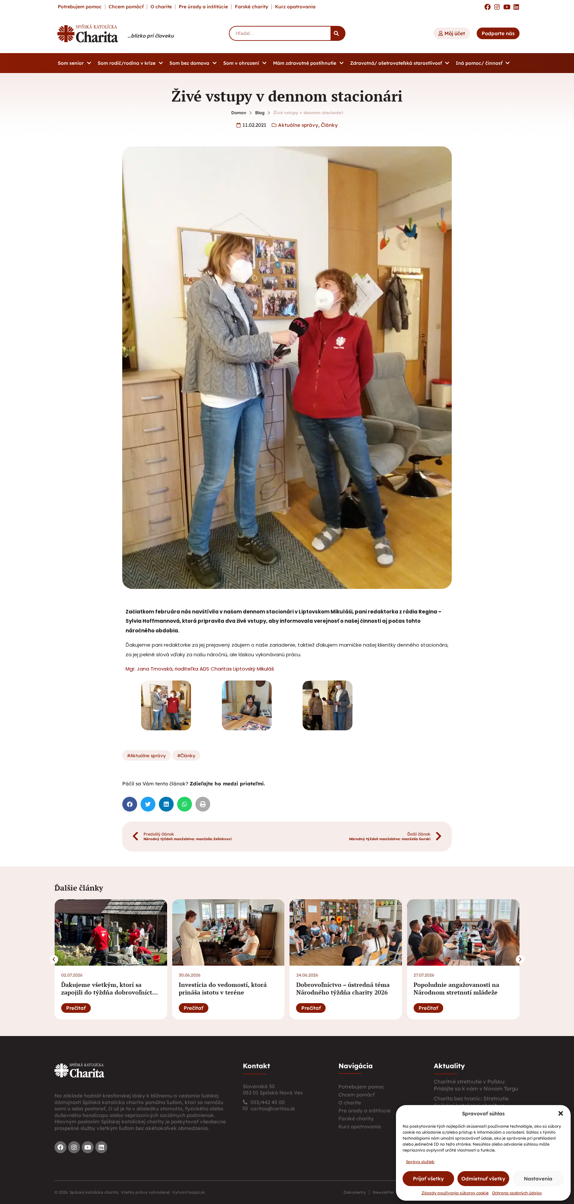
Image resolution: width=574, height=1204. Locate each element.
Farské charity (251, 7)
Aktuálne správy (298, 125)
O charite (161, 7)
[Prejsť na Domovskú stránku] (87, 33)
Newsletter (383, 1192)
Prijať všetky (428, 1178)
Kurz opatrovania (295, 7)
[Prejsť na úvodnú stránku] (79, 1070)
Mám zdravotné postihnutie (304, 63)
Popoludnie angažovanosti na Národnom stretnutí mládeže (456, 988)
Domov (238, 112)
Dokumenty (354, 1192)
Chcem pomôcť (126, 7)
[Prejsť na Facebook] (487, 7)
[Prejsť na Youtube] (507, 7)
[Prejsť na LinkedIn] (516, 7)
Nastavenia (538, 1178)
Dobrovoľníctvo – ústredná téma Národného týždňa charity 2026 (343, 988)
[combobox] (280, 33)
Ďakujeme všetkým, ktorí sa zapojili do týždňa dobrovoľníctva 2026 (110, 992)
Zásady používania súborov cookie (455, 1192)
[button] (560, 1113)
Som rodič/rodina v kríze (126, 63)
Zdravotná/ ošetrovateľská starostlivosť (396, 63)
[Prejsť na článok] (110, 932)
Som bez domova (189, 63)
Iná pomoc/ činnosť (479, 63)
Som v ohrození (241, 63)
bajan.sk (196, 1192)
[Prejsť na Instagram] (497, 7)
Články (329, 125)
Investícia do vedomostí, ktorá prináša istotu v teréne (223, 988)
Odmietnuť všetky (483, 1178)
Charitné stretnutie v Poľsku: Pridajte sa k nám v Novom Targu (476, 1085)
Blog (259, 112)
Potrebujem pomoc (80, 7)
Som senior (71, 63)
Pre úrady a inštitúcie (203, 7)
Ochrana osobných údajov (517, 1192)
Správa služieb (420, 1161)
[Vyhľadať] (338, 33)
